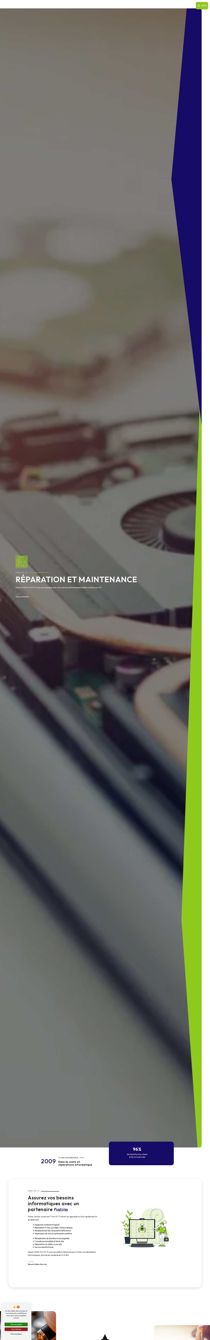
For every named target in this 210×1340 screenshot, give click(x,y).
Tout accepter (16, 1324)
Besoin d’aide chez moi (37, 1264)
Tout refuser (16, 1329)
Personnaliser (16, 1334)
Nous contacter (22, 596)
